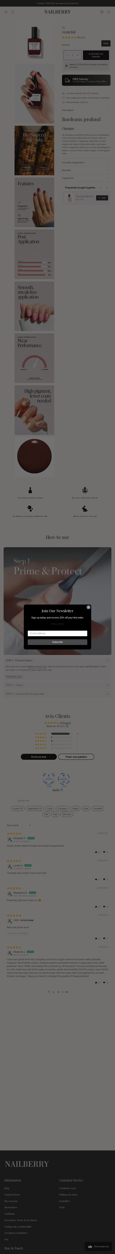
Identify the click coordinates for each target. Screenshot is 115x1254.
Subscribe (57, 642)
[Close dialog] (88, 607)
